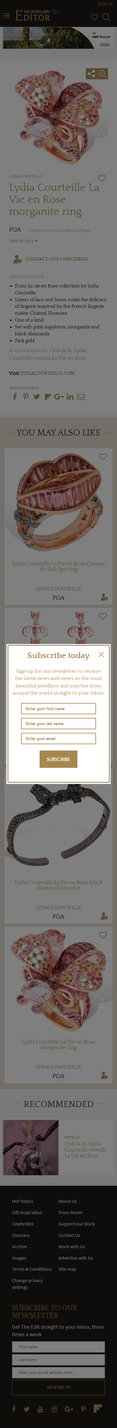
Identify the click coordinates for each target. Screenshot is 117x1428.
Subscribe (58, 759)
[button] (101, 654)
